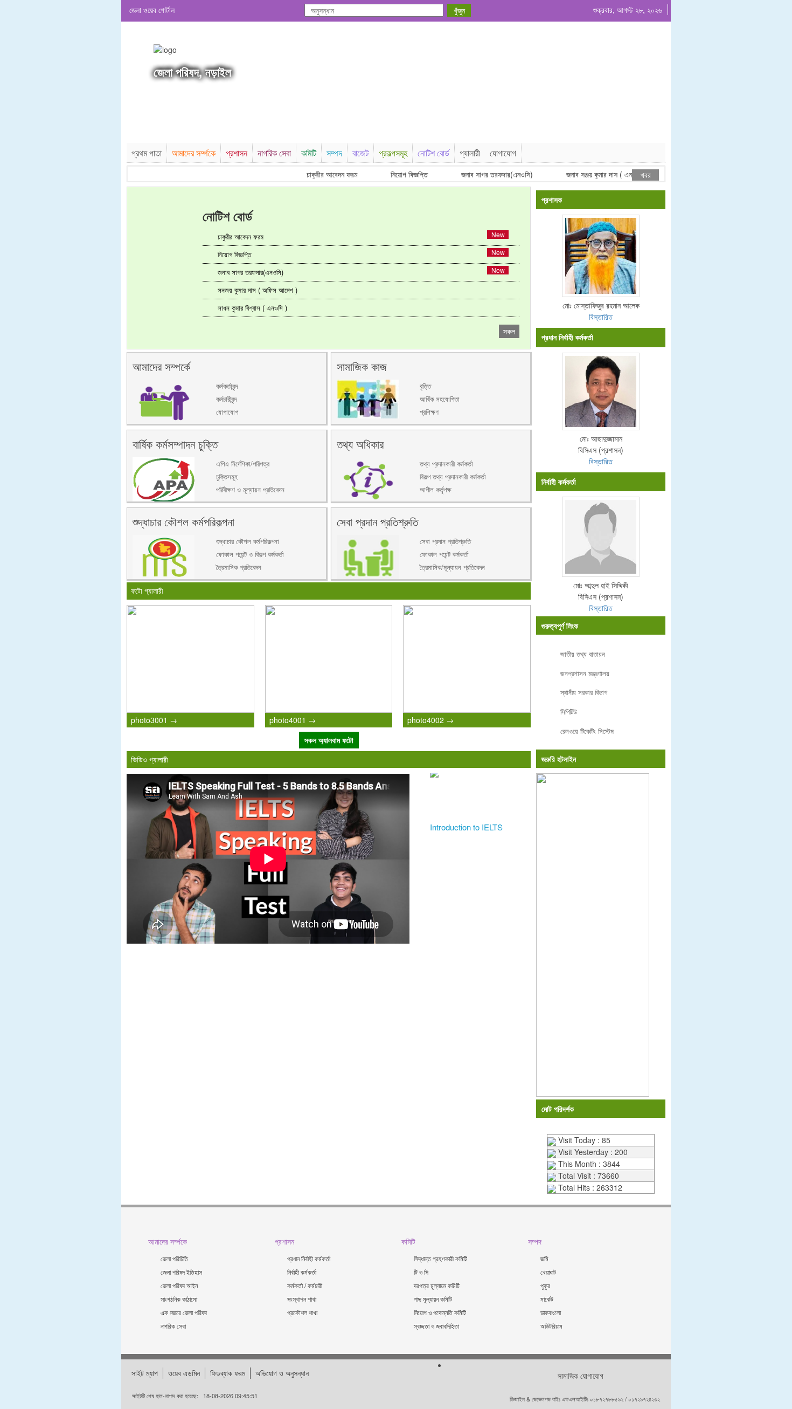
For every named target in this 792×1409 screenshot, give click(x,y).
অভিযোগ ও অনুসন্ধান (282, 1372)
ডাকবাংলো (550, 1312)
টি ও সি (421, 1271)
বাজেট (360, 153)
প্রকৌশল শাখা (302, 1312)
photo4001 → (292, 719)
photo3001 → (154, 719)
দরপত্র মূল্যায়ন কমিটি (437, 1285)
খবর (646, 174)
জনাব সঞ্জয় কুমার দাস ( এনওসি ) (590, 174)
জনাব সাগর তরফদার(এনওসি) (481, 174)
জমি (544, 1258)
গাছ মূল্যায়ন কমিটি (433, 1298)
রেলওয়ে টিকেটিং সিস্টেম (587, 731)
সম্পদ (334, 153)
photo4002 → (430, 719)
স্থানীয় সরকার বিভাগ (583, 692)
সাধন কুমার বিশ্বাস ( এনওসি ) (252, 308)
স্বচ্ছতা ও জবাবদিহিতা (436, 1325)
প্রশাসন (236, 153)
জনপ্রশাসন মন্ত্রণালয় (584, 673)
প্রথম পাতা (146, 153)
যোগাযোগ (503, 153)
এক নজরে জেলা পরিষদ (184, 1312)
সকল (509, 331)
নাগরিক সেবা (274, 153)
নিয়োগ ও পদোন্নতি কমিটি (440, 1312)
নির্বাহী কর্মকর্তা (301, 1271)
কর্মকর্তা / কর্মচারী (304, 1285)
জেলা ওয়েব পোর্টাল (152, 9)
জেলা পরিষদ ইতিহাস (181, 1271)
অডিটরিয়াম (551, 1325)
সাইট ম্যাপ (144, 1372)
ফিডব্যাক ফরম (227, 1372)
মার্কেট (546, 1298)
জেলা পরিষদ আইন (179, 1285)
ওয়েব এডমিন (184, 1372)
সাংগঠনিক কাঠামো (179, 1298)
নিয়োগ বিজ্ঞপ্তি (393, 174)
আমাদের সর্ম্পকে (194, 153)
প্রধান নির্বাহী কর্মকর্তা (308, 1258)
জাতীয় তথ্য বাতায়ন (582, 654)
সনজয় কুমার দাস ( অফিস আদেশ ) (257, 290)
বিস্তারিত (601, 316)
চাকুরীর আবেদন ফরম (315, 174)
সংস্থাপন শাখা (301, 1298)
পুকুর (545, 1285)
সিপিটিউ (568, 711)
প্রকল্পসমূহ (393, 153)
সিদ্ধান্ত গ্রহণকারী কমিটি (440, 1258)
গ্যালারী (470, 153)
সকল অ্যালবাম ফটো (328, 739)
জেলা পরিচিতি (174, 1258)
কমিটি (308, 153)
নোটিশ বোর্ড (433, 153)
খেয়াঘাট (548, 1271)
